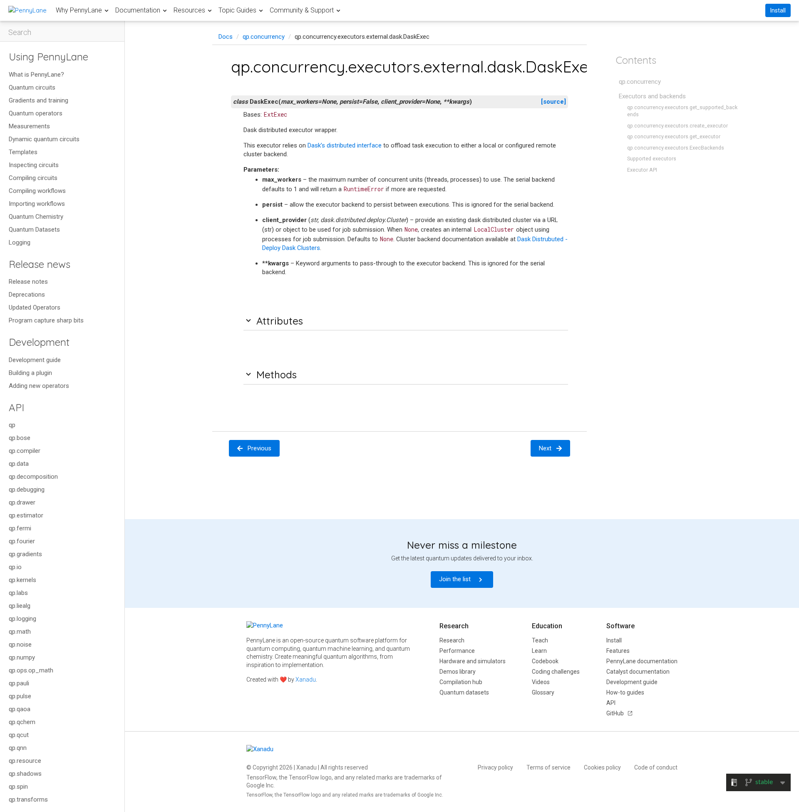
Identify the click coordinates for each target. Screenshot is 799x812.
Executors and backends (652, 96)
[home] (27, 10)
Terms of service (548, 767)
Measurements (29, 126)
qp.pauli (19, 683)
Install (778, 10)
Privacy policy (495, 767)
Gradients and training (38, 100)
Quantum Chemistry (36, 216)
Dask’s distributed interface (345, 145)
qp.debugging (27, 489)
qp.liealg (19, 606)
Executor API (642, 170)
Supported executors (651, 158)
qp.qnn (18, 748)
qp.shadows (25, 773)
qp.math (20, 631)
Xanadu (305, 679)
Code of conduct (655, 767)
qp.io (15, 567)
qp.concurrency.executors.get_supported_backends (682, 111)
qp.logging (22, 618)
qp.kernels (22, 580)
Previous (259, 448)
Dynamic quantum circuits (44, 139)
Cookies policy (602, 767)
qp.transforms (28, 799)
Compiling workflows (37, 191)
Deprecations (27, 294)
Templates (23, 152)
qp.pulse (20, 696)
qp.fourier (22, 541)
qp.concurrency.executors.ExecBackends (675, 148)
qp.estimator (26, 515)
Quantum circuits (32, 87)
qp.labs (18, 593)
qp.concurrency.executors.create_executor (677, 125)
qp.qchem (22, 722)
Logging (19, 242)
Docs (225, 36)
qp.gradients (25, 554)
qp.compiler (24, 451)
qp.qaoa (19, 709)
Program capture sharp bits (46, 320)
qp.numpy (22, 657)
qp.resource (25, 761)
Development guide (35, 360)
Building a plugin (30, 373)
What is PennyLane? (36, 74)
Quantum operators (35, 113)
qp (12, 425)
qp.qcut (19, 735)
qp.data (19, 463)
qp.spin (18, 786)
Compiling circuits (33, 178)
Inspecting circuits (34, 165)
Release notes (28, 281)
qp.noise (20, 644)
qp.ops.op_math (31, 670)
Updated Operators (34, 307)
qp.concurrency (264, 36)
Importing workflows (37, 203)
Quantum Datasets (34, 229)
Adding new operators (39, 386)
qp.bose (19, 438)
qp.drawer (22, 502)
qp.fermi (20, 528)
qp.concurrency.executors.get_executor (673, 136)
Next (545, 448)
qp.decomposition (33, 476)
